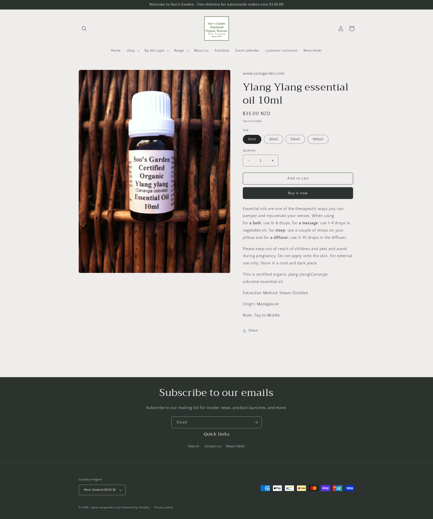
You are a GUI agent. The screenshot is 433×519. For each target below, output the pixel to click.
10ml (252, 140)
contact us (213, 446)
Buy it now (298, 193)
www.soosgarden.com (106, 507)
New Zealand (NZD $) (100, 489)
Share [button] (253, 331)
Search (193, 446)
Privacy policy (163, 507)
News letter (235, 446)
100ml (318, 140)
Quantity (249, 150)
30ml (273, 140)
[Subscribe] (255, 422)
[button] (84, 28)
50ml (295, 140)
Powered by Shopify (135, 507)
